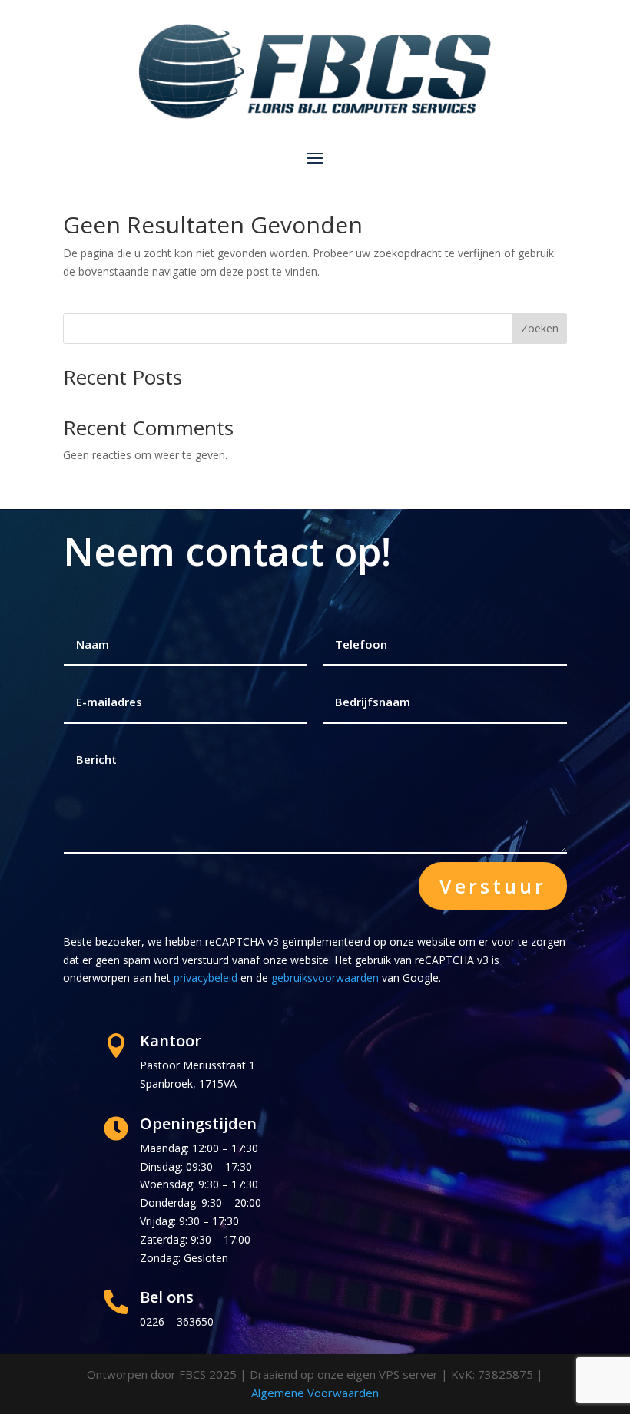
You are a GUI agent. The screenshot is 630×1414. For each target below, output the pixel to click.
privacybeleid (205, 977)
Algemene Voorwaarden (315, 1392)
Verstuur (492, 886)
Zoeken (540, 328)
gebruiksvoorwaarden (325, 977)
